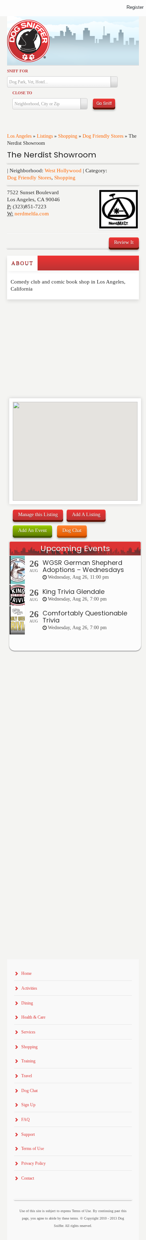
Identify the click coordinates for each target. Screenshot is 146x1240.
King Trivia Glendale (74, 591)
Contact (27, 1178)
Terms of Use (32, 1148)
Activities (29, 988)
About (22, 263)
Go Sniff (104, 103)
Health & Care (33, 1017)
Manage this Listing (38, 514)
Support (28, 1134)
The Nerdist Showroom (51, 154)
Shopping (67, 136)
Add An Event (32, 530)
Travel (26, 1075)
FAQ (25, 1119)
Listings (45, 136)
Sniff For (17, 71)
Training (28, 1061)
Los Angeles (19, 136)
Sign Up (28, 1104)
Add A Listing (86, 514)
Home (26, 973)
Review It (124, 242)
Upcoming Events (75, 548)
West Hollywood (63, 170)
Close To (22, 93)
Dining (27, 1003)
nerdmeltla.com (32, 213)
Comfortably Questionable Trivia (85, 617)
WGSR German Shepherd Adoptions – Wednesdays (83, 566)
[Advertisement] (48, 313)
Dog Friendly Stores (103, 136)
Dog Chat (72, 530)
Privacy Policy (33, 1163)
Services (28, 1032)
